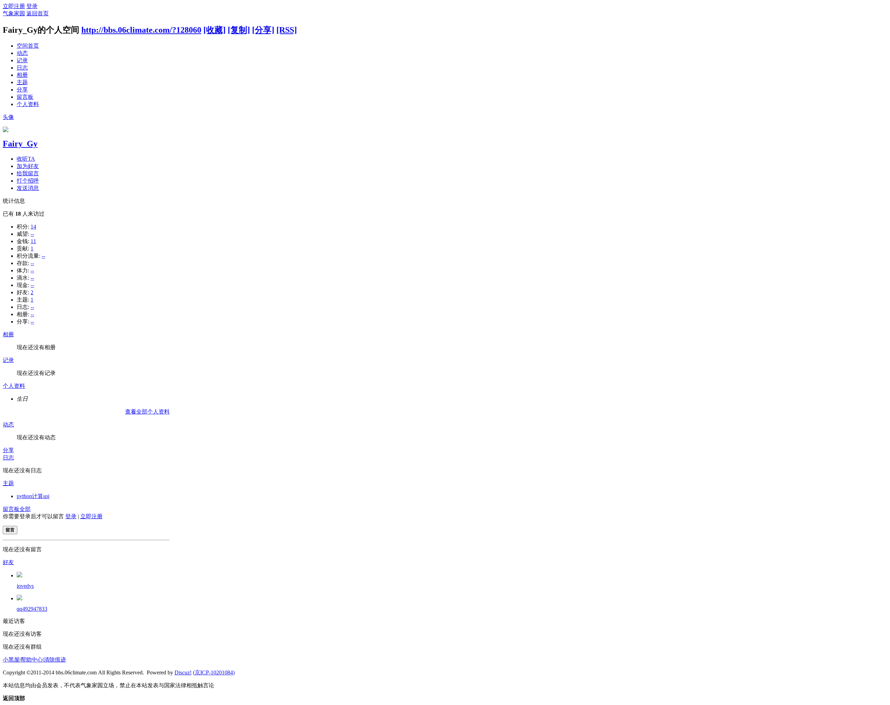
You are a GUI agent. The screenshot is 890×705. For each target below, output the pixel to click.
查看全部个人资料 (147, 412)
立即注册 (14, 6)
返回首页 (37, 13)
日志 (22, 68)
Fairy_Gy (20, 143)
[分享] (263, 29)
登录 (32, 6)
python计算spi (33, 496)
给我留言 (28, 173)
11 (33, 241)
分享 (22, 90)
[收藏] (214, 29)
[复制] (239, 29)
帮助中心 (32, 660)
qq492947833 (32, 609)
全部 (25, 509)
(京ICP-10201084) (214, 672)
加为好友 (28, 166)
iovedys (25, 586)
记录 (22, 60)
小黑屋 (11, 660)
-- (32, 234)
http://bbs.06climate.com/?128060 (141, 29)
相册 (22, 75)
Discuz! (183, 672)
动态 (22, 53)
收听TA (26, 159)
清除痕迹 (55, 660)
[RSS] (286, 29)
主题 (22, 82)
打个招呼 (28, 181)
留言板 (25, 97)
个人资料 (28, 104)
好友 (8, 562)
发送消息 (28, 188)
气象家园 (14, 13)
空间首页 (28, 46)
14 (33, 227)
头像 (8, 117)
